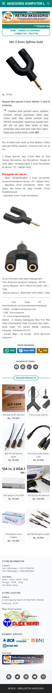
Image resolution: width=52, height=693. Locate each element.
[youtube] (34, 677)
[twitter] (22, 366)
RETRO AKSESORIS (34, 688)
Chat (12, 350)
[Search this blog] (48, 3)
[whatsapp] (29, 366)
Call (44, 350)
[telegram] (35, 366)
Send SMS (28, 350)
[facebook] (16, 366)
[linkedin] (26, 677)
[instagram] (43, 677)
